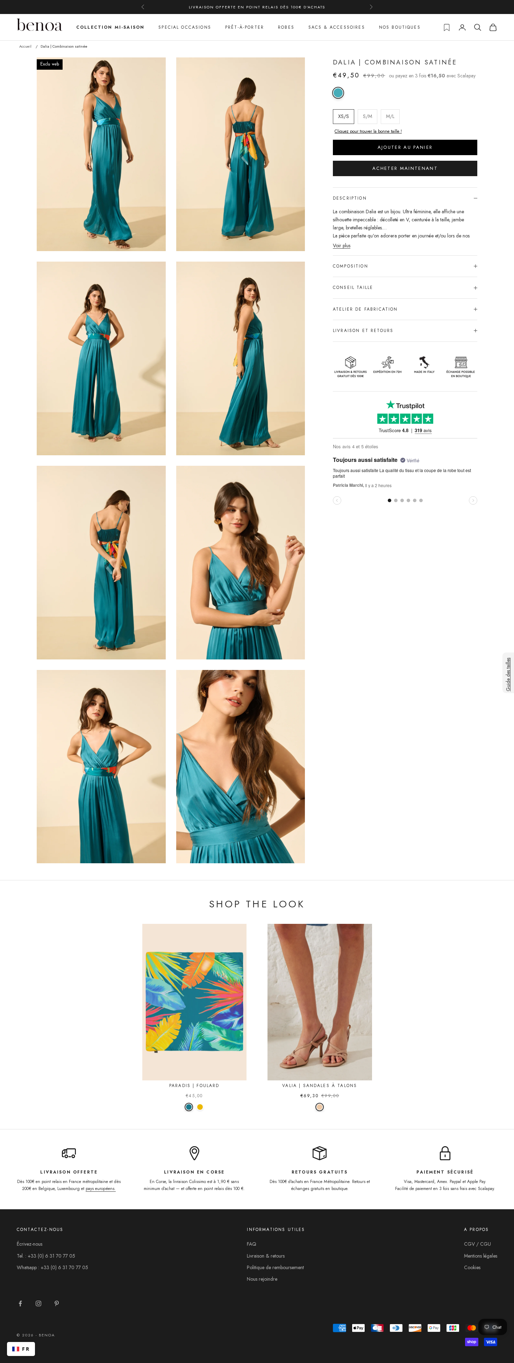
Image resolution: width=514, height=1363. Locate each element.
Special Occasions (184, 27)
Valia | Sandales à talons (319, 1085)
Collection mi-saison (110, 27)
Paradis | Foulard (194, 1085)
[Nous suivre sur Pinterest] (56, 1303)
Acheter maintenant (405, 168)
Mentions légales (480, 1255)
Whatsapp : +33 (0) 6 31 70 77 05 (52, 1267)
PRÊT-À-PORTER (244, 27)
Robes (286, 27)
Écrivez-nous (29, 1243)
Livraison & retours (266, 1255)
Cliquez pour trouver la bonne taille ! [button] (368, 131)
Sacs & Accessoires (336, 27)
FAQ (251, 1243)
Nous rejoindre (262, 1278)
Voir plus (341, 245)
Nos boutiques (400, 27)
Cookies (472, 1267)
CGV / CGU (477, 1243)
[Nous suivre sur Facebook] (20, 1303)
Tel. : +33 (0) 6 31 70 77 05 (46, 1255)
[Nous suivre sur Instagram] (38, 1303)
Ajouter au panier (405, 147)
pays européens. (101, 1188)
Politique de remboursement (275, 1267)
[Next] (237, 1000)
